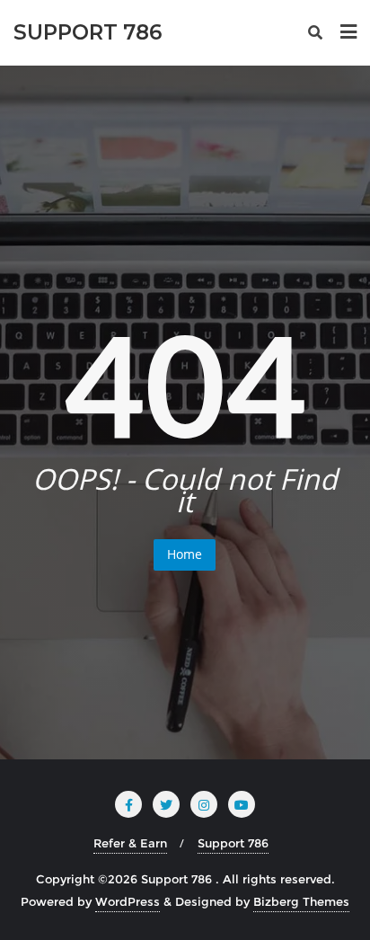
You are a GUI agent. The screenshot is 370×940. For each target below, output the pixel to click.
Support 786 (233, 843)
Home (184, 554)
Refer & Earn (130, 843)
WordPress (127, 901)
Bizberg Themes (301, 901)
